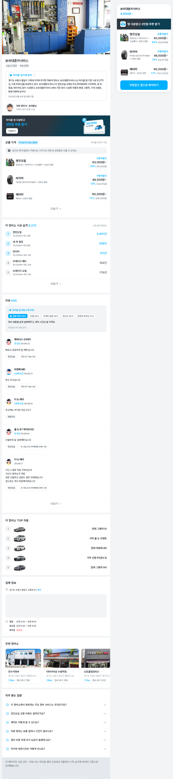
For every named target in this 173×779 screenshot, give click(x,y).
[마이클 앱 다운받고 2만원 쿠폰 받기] (56, 125)
